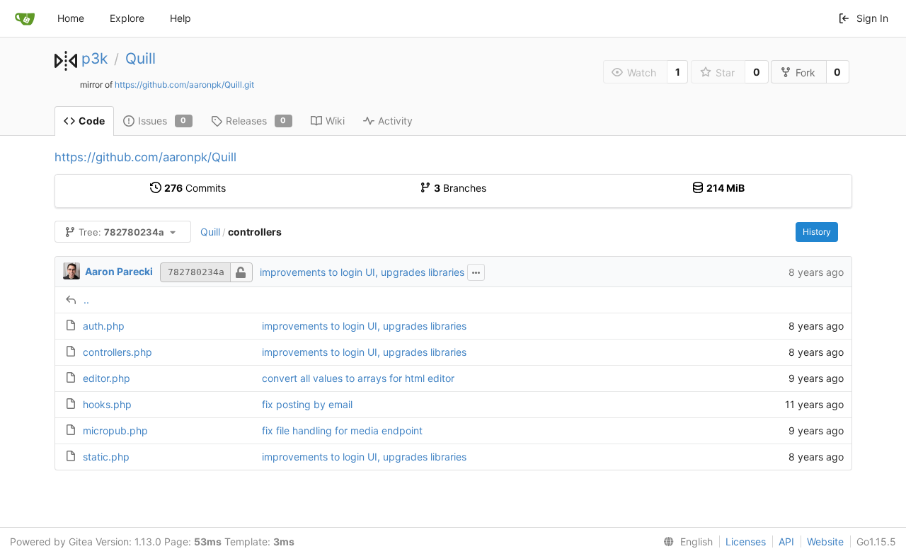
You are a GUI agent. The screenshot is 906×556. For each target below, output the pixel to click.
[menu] (685, 542)
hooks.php (107, 404)
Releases (256, 121)
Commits (195, 188)
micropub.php (115, 430)
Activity (395, 121)
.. (86, 300)
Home (70, 18)
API (786, 541)
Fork (805, 72)
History (817, 231)
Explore (127, 18)
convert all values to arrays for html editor (358, 378)
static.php (106, 457)
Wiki (335, 121)
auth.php (104, 326)
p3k (94, 58)
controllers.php (117, 352)
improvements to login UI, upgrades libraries (362, 272)
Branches (460, 188)
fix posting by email (307, 404)
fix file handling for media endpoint (342, 430)
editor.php (106, 378)
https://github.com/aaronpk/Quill (145, 157)
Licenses (746, 541)
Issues (162, 121)
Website (825, 541)
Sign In (872, 18)
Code (92, 121)
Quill (140, 58)
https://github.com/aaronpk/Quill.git (184, 84)
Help (180, 18)
